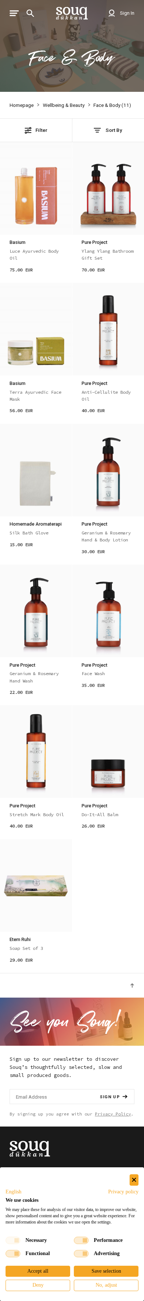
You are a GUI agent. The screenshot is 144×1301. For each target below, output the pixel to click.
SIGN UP (110, 1096)
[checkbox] (13, 1240)
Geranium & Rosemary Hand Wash (34, 677)
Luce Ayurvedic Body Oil (34, 254)
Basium (17, 242)
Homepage (22, 105)
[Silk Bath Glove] (36, 470)
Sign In (126, 13)
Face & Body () (112, 105)
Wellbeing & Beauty (64, 105)
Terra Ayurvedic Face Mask (35, 395)
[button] (13, 1192)
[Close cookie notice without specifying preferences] (134, 1180)
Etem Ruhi (20, 939)
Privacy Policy (113, 1114)
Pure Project (94, 242)
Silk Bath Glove (29, 533)
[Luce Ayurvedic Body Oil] (36, 188)
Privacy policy (123, 1191)
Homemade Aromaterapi (36, 524)
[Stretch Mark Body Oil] (36, 751)
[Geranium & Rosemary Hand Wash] (36, 611)
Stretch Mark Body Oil (37, 814)
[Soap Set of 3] (36, 885)
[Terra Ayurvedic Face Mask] (36, 329)
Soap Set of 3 (26, 948)
